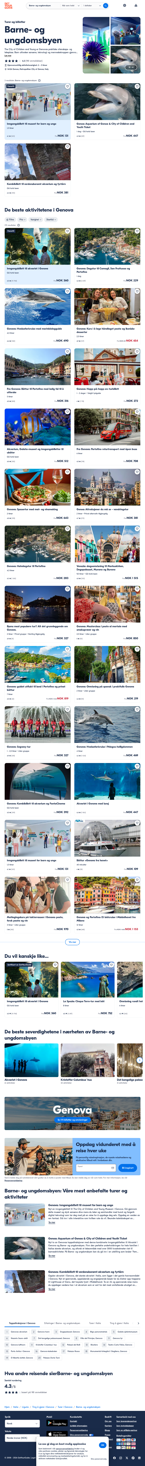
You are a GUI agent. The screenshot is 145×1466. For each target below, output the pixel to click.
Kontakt (73, 1421)
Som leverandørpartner (126, 1421)
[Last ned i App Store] (57, 1434)
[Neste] (140, 1060)
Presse (107, 1435)
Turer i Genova (65, 1407)
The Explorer (108, 1445)
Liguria (25, 1407)
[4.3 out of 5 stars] (13, 1392)
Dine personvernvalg (79, 1435)
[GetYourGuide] (8, 6)
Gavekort (109, 1439)
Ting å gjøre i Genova (43, 1407)
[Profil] (135, 5)
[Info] (39, 80)
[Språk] (124, 5)
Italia (15, 1407)
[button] (38, 111)
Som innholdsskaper (125, 1426)
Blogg (107, 1430)
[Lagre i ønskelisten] (67, 86)
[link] (38, 111)
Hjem (7, 1407)
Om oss (108, 1421)
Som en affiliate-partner (126, 1430)
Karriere (108, 1426)
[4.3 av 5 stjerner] (13, 61)
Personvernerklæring (13, 1180)
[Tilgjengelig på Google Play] (57, 1423)
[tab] (22, 1323)
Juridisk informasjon (78, 1426)
